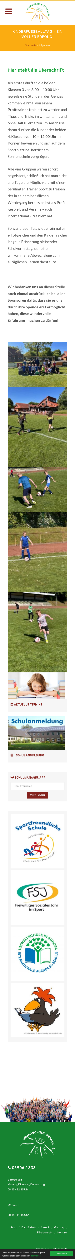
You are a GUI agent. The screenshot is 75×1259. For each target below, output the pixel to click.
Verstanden (62, 1253)
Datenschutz (59, 1248)
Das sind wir (29, 1227)
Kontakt (62, 1232)
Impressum (43, 1248)
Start (14, 1227)
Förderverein (44, 1232)
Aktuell (45, 1227)
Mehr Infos (36, 1255)
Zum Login (37, 795)
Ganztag (59, 1227)
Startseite (31, 45)
